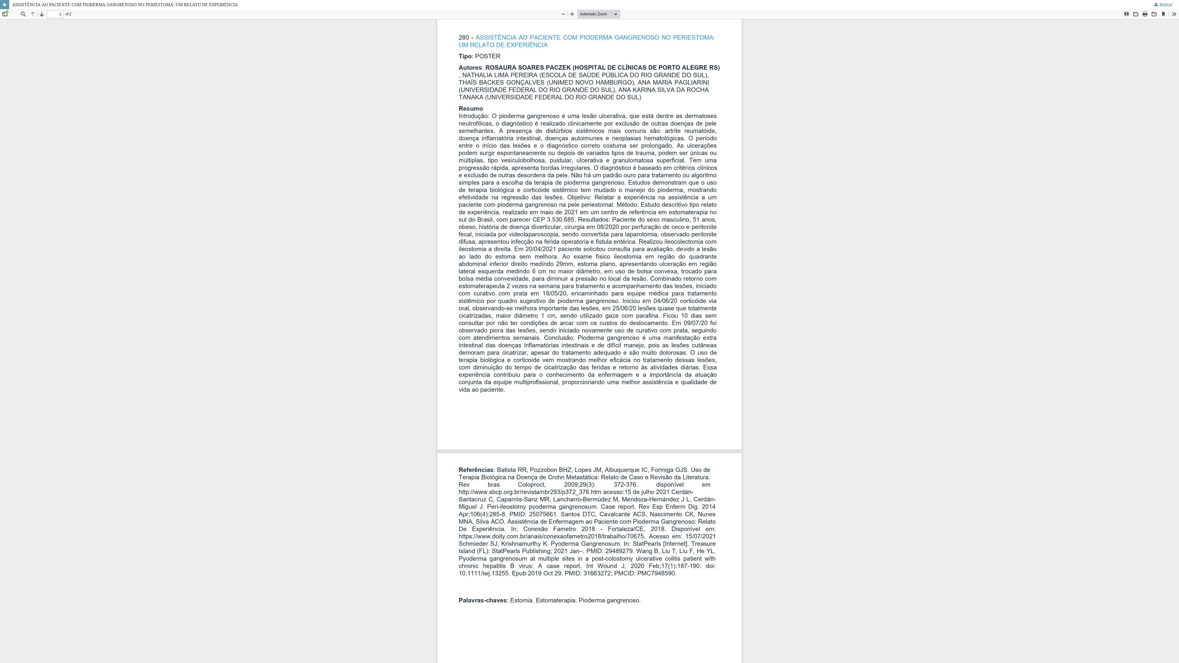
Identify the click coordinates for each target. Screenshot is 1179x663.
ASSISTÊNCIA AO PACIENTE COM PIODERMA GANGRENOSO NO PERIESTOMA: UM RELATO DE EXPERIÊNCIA (125, 4)
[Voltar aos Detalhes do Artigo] (4, 4)
